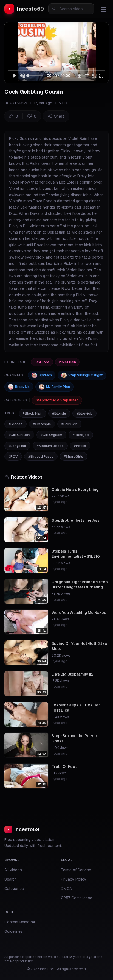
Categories (14, 888)
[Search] (89, 8)
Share (59, 116)
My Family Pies (58, 387)
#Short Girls (73, 456)
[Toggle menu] (104, 9)
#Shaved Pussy (40, 456)
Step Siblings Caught (85, 375)
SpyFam (45, 375)
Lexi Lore (42, 362)
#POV (13, 456)
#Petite (80, 445)
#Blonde (59, 413)
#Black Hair (32, 413)
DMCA (66, 888)
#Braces (15, 424)
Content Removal (19, 922)
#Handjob (81, 434)
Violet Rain (67, 362)
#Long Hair (17, 445)
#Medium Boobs (50, 445)
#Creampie (42, 424)
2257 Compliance (76, 897)
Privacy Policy (73, 879)
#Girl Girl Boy (19, 434)
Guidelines (13, 931)
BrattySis (22, 387)
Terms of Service (76, 869)
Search (10, 879)
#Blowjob (84, 413)
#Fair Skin (69, 424)
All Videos (13, 869)
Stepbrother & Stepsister (57, 400)
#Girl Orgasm (51, 434)
